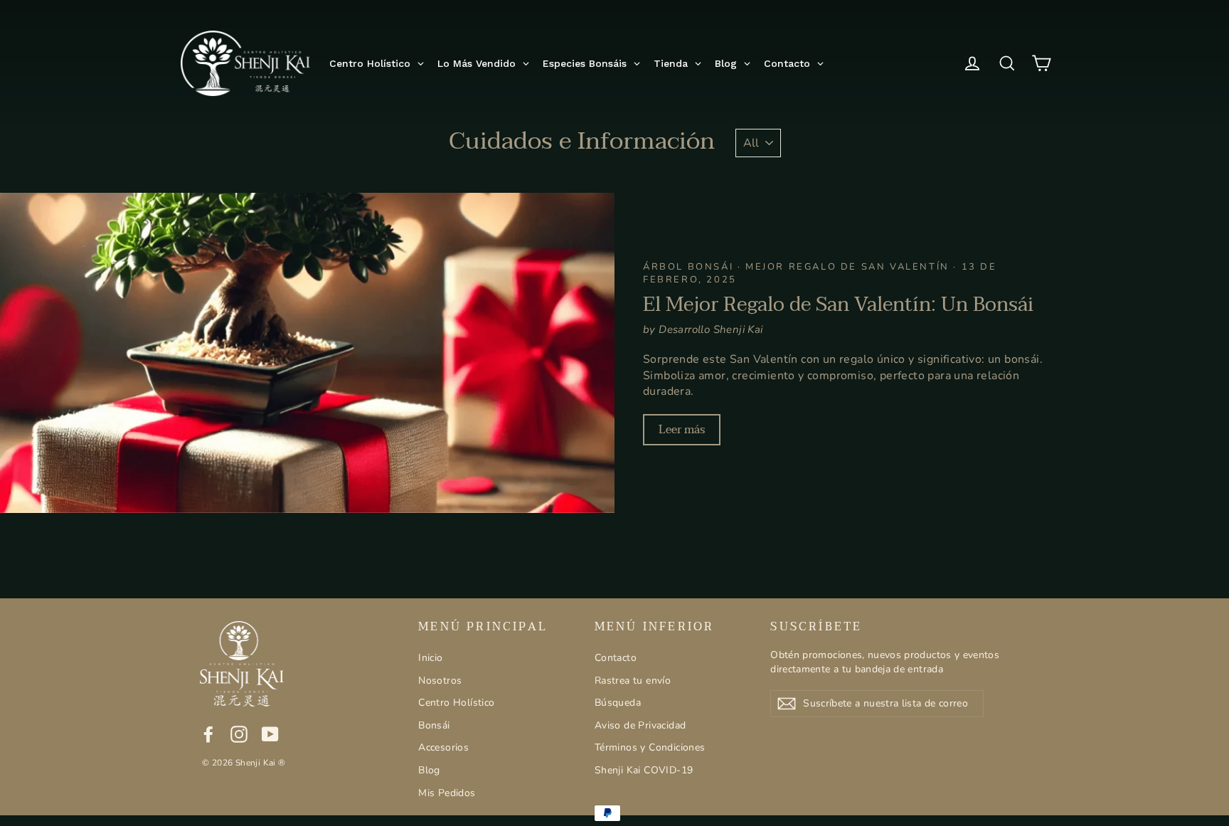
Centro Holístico (456, 702)
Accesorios (443, 747)
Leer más (682, 430)
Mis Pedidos (446, 793)
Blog (429, 770)
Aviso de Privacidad (640, 725)
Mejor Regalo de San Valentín (849, 266)
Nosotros (440, 680)
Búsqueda (618, 702)
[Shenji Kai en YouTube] (270, 734)
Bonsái (433, 725)
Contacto (616, 657)
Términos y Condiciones (650, 747)
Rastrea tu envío (633, 680)
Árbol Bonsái (690, 266)
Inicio (430, 657)
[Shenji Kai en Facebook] (208, 734)
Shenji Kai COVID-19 (644, 770)
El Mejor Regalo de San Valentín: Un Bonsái (838, 304)
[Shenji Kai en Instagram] (239, 734)
